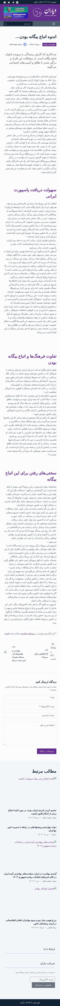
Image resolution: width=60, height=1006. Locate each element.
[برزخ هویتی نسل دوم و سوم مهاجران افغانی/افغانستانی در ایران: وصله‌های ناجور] (30, 902)
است (7, 633)
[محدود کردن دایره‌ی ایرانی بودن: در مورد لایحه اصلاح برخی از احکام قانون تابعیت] (30, 792)
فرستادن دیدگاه (47, 751)
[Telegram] (13, 2)
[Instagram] (17, 2)
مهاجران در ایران (49, 44)
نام (52, 697)
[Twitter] (9, 2)
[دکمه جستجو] (6, 24)
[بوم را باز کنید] (53, 23)
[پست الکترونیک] (5, 2)
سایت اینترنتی (48, 715)
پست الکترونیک (46, 706)
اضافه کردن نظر (47, 725)
